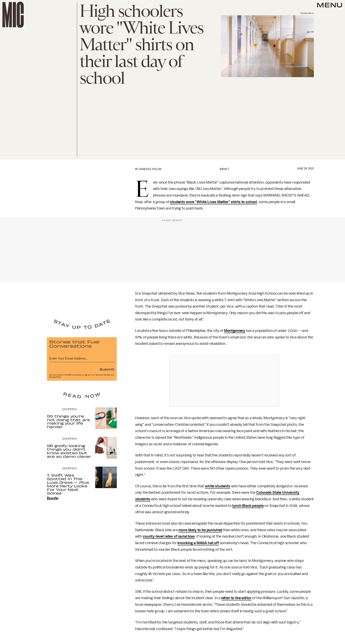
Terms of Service (102, 375)
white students (217, 486)
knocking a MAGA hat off (198, 543)
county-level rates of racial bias (169, 536)
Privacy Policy (55, 377)
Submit (107, 369)
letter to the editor (236, 598)
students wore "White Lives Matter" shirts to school (213, 202)
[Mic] (13, 15)
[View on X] (224, 381)
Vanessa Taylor (150, 169)
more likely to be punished (200, 530)
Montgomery (234, 331)
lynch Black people (248, 506)
